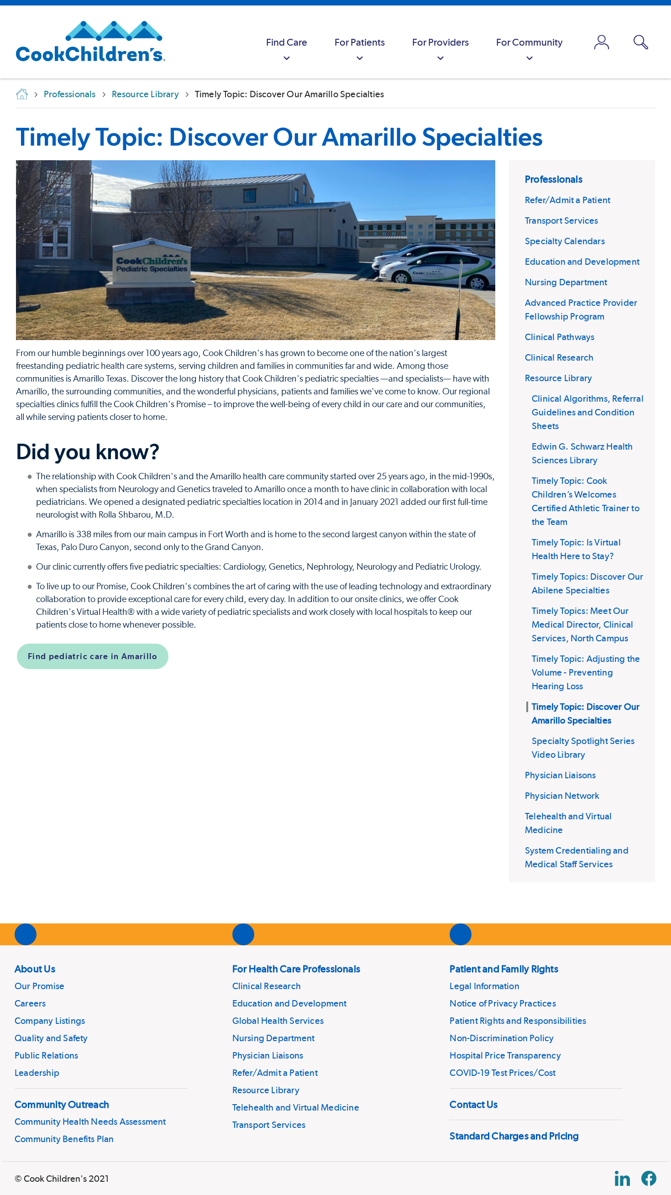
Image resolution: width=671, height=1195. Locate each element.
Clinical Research (559, 357)
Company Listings (50, 1020)
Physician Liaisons (560, 775)
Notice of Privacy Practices (503, 1003)
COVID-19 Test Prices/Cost (503, 1072)
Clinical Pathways (559, 336)
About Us (35, 969)
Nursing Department (566, 282)
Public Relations (46, 1055)
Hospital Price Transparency (505, 1055)
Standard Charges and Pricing (514, 1136)
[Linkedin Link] (622, 1178)
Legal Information (484, 985)
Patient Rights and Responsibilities (518, 1020)
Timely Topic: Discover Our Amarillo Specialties (279, 136)
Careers (30, 1003)
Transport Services (561, 220)
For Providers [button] (440, 42)
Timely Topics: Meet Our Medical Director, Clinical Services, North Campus (582, 624)
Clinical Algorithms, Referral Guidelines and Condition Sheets (588, 412)
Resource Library (558, 377)
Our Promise (39, 985)
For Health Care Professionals (296, 969)
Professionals (553, 179)
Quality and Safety (51, 1038)
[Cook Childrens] (86, 42)
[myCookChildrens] (601, 42)
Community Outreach (62, 1104)
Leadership (37, 1072)
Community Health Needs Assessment (90, 1121)
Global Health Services (278, 1020)
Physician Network (562, 795)
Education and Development (582, 261)
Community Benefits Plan (64, 1138)
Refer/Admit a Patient (567, 199)
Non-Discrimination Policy (502, 1038)
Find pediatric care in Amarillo (92, 656)
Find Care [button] (286, 42)
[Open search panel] (641, 42)
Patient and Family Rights (504, 969)
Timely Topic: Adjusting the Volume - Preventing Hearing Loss (586, 672)
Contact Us (474, 1104)
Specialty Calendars (565, 241)
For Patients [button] (360, 42)
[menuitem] (286, 42)
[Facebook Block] (648, 1178)
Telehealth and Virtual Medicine (295, 1107)
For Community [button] (529, 42)
